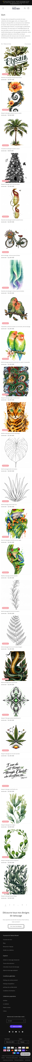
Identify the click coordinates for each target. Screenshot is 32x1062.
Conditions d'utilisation (9, 990)
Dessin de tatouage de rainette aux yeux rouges (11, 540)
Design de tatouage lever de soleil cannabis (10, 753)
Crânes (5, 1011)
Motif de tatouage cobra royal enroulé (9, 682)
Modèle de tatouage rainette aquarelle (9, 575)
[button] (3, 8)
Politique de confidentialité (24, 1057)
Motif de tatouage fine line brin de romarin (10, 611)
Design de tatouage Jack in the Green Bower (10, 184)
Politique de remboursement (10, 980)
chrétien (5, 1000)
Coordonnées (27, 1060)
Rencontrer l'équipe (8, 946)
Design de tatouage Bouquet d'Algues (9, 896)
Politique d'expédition (8, 983)
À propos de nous (7, 939)
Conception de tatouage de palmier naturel (10, 148)
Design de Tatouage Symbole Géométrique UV (11, 718)
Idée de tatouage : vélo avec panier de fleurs (10, 255)
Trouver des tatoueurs (8, 963)
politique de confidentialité (10, 987)
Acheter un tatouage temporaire (11, 960)
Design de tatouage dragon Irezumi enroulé (10, 397)
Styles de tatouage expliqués (10, 970)
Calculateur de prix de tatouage (11, 967)
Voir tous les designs (16, 926)
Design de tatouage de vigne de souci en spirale (11, 113)
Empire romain (7, 1007)
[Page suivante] (26, 905)
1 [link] (5, 905)
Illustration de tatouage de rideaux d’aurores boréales (12, 291)
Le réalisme (6, 1004)
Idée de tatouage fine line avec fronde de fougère (11, 647)
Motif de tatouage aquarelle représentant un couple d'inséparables (15, 362)
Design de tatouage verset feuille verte (9, 789)
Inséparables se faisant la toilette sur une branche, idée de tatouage (15, 326)
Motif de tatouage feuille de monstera (9, 469)
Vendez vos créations (8, 950)
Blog (4, 943)
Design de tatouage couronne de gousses (9, 860)
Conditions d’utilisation (8, 1060)
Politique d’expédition (19, 1060)
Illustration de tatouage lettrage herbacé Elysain (11, 77)
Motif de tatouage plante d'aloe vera (9, 504)
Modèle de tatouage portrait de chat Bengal (10, 433)
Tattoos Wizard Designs (10, 1055)
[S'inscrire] (23, 1021)
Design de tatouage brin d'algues (8, 824)
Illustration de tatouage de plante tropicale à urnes (12, 219)
